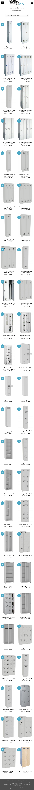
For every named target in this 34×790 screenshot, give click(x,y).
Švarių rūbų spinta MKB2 (25, 368)
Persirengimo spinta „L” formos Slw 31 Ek (9, 175)
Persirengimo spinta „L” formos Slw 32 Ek (25, 175)
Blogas (28, 784)
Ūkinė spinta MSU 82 (25, 617)
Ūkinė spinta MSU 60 (9, 463)
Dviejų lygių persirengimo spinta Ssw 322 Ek (25, 111)
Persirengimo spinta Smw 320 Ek (25, 46)
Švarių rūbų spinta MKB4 (9, 400)
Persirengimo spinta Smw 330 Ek (8, 78)
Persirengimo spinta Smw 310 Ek (8, 46)
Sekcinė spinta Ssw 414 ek (25, 679)
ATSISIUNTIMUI (17, 785)
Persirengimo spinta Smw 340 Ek (25, 78)
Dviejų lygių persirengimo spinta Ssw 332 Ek (8, 143)
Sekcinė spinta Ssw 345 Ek (8, 679)
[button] (2, 2)
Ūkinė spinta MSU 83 (9, 648)
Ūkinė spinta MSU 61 (9, 494)
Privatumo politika (17, 783)
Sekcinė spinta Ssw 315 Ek (25, 463)
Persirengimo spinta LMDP (25, 771)
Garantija (25, 781)
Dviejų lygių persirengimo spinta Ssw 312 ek (8, 111)
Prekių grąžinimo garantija (22, 782)
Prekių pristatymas (9, 782)
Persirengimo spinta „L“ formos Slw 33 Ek (9, 207)
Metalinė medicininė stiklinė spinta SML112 (25, 336)
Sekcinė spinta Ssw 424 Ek (25, 709)
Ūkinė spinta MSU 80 (9, 586)
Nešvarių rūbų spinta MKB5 (25, 400)
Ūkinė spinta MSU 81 (25, 586)
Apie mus (8, 781)
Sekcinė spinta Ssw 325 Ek (25, 524)
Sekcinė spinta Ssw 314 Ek (25, 431)
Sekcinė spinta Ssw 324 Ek (25, 494)
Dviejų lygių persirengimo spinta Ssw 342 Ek (25, 143)
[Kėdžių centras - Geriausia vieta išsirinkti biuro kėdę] (16, 2)
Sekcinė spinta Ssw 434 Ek (25, 740)
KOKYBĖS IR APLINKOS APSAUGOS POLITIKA (14, 784)
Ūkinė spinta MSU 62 (9, 524)
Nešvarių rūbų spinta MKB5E (9, 431)
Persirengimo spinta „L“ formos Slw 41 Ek (9, 239)
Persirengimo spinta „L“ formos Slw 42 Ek (25, 239)
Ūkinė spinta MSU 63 (9, 555)
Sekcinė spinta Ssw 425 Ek (8, 740)
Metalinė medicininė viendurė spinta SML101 (9, 368)
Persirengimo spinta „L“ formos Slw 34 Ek (25, 207)
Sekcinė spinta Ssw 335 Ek (8, 617)
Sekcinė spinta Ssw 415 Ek (8, 709)
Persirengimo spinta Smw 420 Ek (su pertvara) (8, 304)
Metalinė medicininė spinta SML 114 (8, 336)
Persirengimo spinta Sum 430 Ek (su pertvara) (25, 304)
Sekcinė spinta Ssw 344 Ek (25, 648)
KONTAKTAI (14, 781)
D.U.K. (19, 781)
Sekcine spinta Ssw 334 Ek (25, 555)
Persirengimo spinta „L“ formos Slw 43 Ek (9, 272)
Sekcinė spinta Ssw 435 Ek (8, 771)
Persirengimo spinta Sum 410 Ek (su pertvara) (25, 272)
